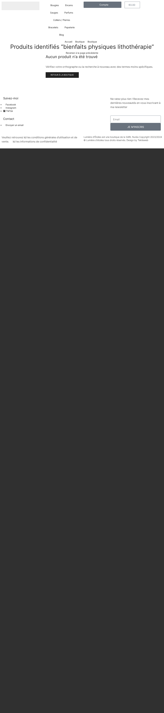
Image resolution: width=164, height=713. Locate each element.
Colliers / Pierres (61, 20)
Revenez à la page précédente (82, 53)
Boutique (80, 41)
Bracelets (53, 27)
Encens (69, 5)
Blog (61, 34)
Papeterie (70, 27)
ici (25, 137)
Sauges (54, 12)
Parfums (68, 12)
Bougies (54, 5)
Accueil (68, 41)
